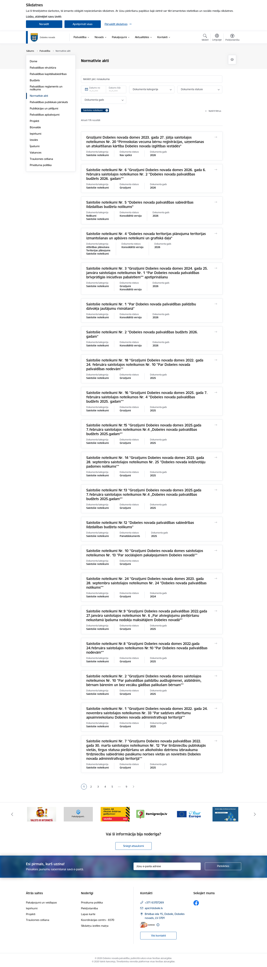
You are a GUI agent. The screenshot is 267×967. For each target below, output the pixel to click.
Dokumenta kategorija (145, 89)
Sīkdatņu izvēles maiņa (94, 925)
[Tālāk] (255, 814)
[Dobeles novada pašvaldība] (43, 37)
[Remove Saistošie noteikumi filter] (107, 110)
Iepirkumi (35, 133)
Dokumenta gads (94, 99)
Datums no (94, 87)
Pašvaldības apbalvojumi (44, 114)
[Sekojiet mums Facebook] (196, 903)
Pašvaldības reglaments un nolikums (46, 88)
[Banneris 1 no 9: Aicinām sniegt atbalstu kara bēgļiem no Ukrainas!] (225, 814)
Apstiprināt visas (82, 24)
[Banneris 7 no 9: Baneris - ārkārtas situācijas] (115, 814)
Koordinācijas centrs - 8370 (97, 920)
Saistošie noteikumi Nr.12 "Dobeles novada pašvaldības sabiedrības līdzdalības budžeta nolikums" (140, 524)
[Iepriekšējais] (12, 814)
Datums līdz (115, 87)
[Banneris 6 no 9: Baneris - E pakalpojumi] (78, 814)
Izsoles (34, 140)
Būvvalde (35, 127)
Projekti (34, 121)
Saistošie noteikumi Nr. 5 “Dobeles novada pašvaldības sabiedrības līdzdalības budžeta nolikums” (139, 204)
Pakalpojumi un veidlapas (41, 902)
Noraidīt (44, 24)
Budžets (35, 80)
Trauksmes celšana (41, 159)
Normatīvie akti (39, 95)
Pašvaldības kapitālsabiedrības (48, 74)
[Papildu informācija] (158, 924)
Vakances (35, 152)
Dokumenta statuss (192, 89)
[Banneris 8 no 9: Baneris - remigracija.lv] (151, 814)
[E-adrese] (147, 925)
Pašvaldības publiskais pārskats (49, 102)
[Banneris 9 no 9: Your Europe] (188, 814)
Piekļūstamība (89, 908)
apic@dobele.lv (154, 908)
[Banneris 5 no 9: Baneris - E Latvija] (41, 814)
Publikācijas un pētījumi (44, 108)
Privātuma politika (41, 165)
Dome (33, 61)
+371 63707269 (154, 902)
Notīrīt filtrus (215, 111)
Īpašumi (34, 146)
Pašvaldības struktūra (43, 67)
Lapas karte (88, 914)
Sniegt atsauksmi (133, 846)
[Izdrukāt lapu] (232, 59)
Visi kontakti (158, 935)
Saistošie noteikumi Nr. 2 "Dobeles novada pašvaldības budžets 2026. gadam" (142, 334)
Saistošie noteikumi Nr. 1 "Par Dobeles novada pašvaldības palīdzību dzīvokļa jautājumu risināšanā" (141, 306)
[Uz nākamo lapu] (133, 787)
